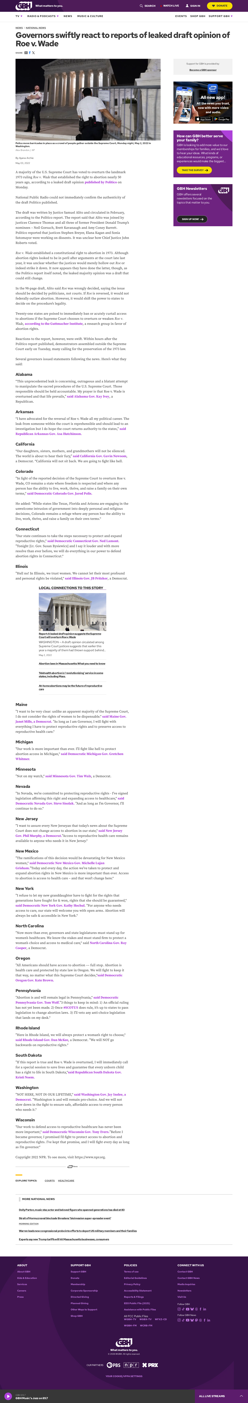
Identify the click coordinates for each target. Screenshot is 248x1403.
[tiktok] (183, 1309)
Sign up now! (190, 219)
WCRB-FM (146, 1325)
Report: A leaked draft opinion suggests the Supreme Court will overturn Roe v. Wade (70, 635)
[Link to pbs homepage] (113, 1365)
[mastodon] (196, 1320)
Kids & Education (27, 1278)
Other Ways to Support (84, 1309)
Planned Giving (79, 1303)
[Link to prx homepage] (150, 1365)
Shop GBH (197, 16)
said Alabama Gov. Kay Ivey (88, 397)
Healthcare (66, 1180)
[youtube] (187, 1309)
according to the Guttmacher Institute (54, 324)
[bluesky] (192, 1309)
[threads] (196, 1309)
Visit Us (181, 1297)
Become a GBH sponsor (203, 69)
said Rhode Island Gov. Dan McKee (42, 1040)
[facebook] (200, 1309)
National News (36, 27)
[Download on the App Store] (203, 118)
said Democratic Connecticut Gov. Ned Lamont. (83, 541)
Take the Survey (193, 170)
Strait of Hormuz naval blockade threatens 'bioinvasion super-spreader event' (65, 1218)
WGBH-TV (130, 1319)
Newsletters (184, 1290)
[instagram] (179, 1309)
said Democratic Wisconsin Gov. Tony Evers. (76, 1132)
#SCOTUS (70, 1008)
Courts (50, 1180)
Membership (78, 1284)
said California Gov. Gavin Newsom (99, 456)
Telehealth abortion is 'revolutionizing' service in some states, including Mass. (71, 674)
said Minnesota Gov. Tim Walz (68, 776)
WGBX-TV (145, 1319)
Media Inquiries (186, 1284)
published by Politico (101, 182)
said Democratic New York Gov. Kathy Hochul (50, 906)
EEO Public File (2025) (137, 1303)
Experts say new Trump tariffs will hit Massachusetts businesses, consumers (64, 1239)
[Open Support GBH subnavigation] (231, 16)
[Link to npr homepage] (131, 1365)
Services (22, 1284)
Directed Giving (80, 1297)
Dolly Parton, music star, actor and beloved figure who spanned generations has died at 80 (72, 1210)
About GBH (23, 1271)
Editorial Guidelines (135, 1278)
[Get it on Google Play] (222, 118)
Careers (21, 1290)
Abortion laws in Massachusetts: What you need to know (72, 663)
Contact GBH (185, 1271)
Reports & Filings (134, 1297)
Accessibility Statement (137, 1290)
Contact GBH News (188, 1278)
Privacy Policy (132, 1284)
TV (17, 16)
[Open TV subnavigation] (21, 16)
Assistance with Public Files (140, 1309)
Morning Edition (28, 1223)
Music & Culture (90, 16)
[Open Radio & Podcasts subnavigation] (58, 16)
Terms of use (131, 1271)
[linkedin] (204, 1309)
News (68, 16)
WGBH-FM (130, 1325)
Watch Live (171, 5)
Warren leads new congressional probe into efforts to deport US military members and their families (78, 1231)
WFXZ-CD (161, 1319)
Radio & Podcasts (41, 16)
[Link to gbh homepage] (24, 5)
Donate (222, 5)
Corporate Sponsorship (84, 1290)
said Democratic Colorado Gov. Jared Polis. (59, 494)
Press (20, 1297)
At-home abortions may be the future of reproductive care (70, 687)
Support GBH (219, 16)
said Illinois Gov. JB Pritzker (86, 578)
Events (181, 16)
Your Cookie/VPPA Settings (124, 1376)
